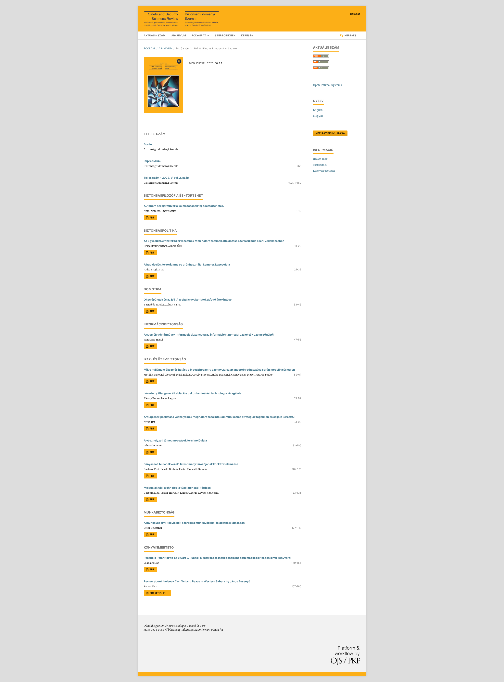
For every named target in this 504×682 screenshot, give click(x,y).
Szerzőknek (320, 165)
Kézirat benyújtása (330, 133)
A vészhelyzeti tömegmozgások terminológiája (175, 440)
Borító (148, 144)
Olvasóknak (320, 159)
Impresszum (152, 161)
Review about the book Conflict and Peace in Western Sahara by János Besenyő (197, 581)
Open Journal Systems (327, 85)
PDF (152, 217)
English (318, 110)
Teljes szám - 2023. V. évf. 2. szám (167, 177)
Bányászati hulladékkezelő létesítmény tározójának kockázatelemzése (191, 464)
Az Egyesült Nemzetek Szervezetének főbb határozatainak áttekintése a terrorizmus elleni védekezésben (214, 240)
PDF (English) (159, 593)
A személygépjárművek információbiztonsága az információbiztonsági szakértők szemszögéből (209, 334)
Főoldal (150, 48)
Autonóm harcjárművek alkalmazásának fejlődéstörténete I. (184, 205)
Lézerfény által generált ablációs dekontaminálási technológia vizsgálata (192, 393)
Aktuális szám (154, 35)
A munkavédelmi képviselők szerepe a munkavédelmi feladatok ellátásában (194, 522)
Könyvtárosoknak (324, 170)
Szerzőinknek (225, 35)
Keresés (247, 35)
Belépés (355, 13)
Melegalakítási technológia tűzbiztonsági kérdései (177, 487)
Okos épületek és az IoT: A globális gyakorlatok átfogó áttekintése (188, 299)
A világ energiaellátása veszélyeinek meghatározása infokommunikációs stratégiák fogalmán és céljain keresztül (219, 416)
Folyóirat (199, 35)
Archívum (178, 35)
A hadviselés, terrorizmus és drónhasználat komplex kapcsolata (187, 264)
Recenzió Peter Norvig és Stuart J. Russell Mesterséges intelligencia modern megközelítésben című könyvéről (217, 557)
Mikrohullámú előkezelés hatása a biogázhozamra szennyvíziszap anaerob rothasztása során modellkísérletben (219, 369)
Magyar (318, 116)
